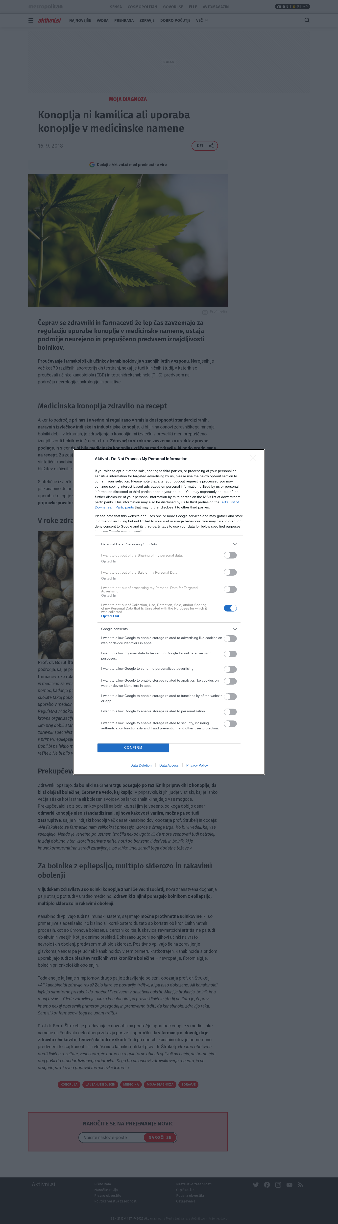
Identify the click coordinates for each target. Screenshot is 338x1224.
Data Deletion (141, 765)
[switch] (230, 555)
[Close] (254, 459)
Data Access (169, 765)
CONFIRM (133, 747)
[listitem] (169, 544)
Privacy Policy (197, 765)
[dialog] (169, 612)
